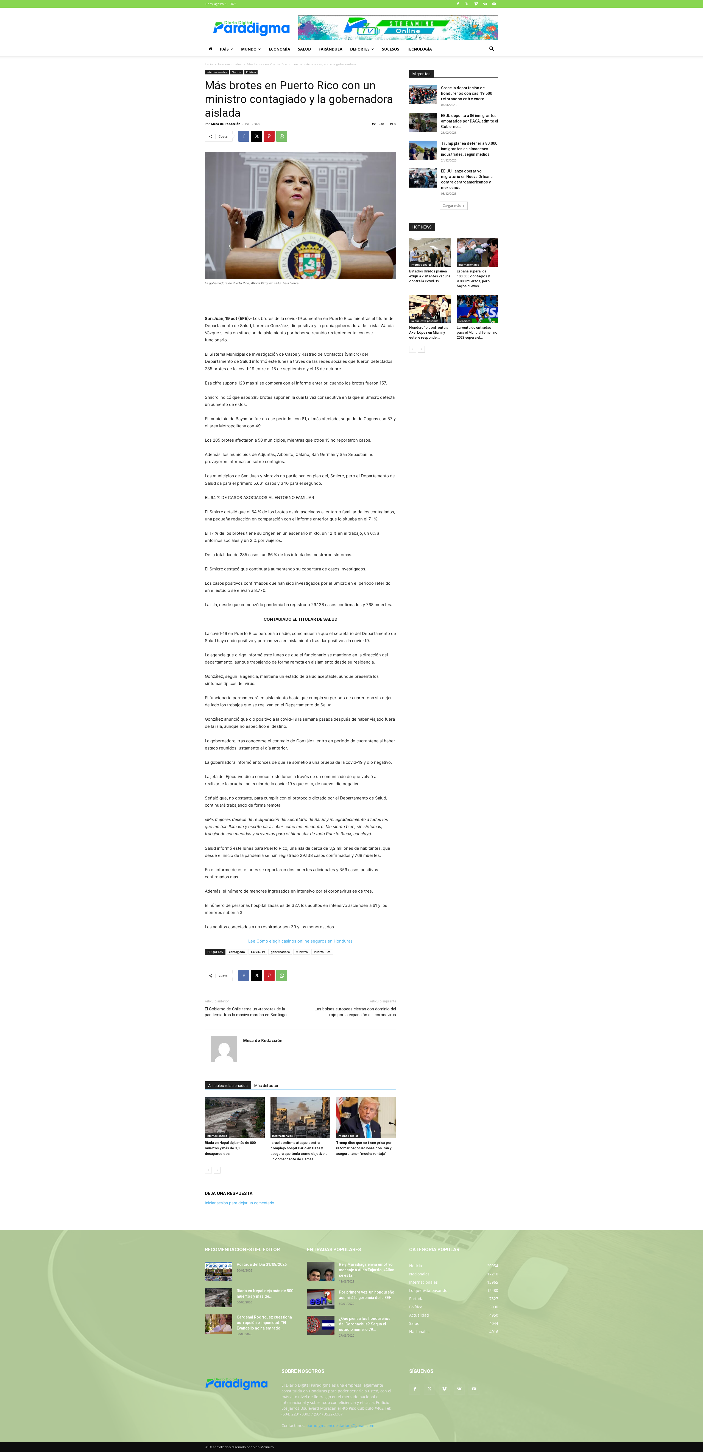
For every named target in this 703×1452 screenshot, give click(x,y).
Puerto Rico (322, 952)
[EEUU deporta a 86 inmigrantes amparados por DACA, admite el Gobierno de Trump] (423, 122)
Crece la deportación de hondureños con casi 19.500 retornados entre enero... (466, 93)
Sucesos (390, 49)
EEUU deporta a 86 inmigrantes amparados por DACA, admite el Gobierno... (469, 121)
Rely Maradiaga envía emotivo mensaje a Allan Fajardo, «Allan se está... (366, 1270)
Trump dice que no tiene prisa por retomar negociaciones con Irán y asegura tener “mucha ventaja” (364, 1148)
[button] (491, 49)
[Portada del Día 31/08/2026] (218, 1271)
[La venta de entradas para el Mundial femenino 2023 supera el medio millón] (477, 309)
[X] (467, 4)
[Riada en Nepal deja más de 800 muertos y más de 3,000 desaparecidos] (235, 1117)
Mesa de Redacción (225, 124)
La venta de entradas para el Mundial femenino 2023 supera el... (477, 332)
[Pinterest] (269, 136)
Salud (304, 49)
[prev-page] (208, 1170)
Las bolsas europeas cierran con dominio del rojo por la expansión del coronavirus (355, 1012)
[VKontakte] (485, 4)
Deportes (360, 49)
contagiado (237, 952)
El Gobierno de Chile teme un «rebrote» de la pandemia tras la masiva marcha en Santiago (246, 1012)
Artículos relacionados (228, 1085)
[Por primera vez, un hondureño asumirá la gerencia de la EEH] (320, 1299)
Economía (279, 49)
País (224, 49)
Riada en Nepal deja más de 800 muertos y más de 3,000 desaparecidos (230, 1148)
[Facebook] (458, 4)
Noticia (236, 72)
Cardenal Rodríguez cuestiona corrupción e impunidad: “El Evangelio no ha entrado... (264, 1322)
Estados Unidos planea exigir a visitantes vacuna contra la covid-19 (429, 276)
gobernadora (280, 952)
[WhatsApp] (281, 136)
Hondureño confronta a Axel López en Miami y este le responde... (428, 332)
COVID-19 (258, 952)
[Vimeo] (476, 4)
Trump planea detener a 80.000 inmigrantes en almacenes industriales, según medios (469, 149)
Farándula (330, 49)
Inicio (209, 64)
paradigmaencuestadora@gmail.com (340, 1425)
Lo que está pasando (424, 321)
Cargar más (452, 205)
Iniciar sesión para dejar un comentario (239, 1202)
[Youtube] (494, 4)
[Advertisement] (300, 301)
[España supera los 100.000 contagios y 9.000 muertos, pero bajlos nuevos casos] (477, 252)
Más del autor (266, 1085)
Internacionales (230, 64)
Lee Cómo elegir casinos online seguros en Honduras (300, 941)
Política (251, 72)
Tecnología (419, 49)
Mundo (248, 49)
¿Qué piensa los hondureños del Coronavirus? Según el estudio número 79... (364, 1324)
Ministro (302, 952)
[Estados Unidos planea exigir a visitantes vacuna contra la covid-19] (430, 252)
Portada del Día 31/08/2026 (262, 1264)
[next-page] (217, 1170)
